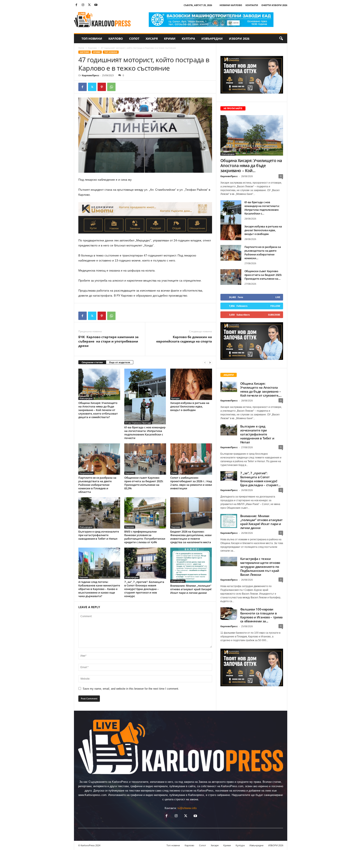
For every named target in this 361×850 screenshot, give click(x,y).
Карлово (115, 39)
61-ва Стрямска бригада (138, 422)
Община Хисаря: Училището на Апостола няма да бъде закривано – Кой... (251, 165)
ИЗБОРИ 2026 (239, 39)
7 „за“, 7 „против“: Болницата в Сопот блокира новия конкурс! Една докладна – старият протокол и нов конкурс (144, 589)
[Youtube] (95, 5)
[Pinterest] (102, 87)
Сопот (134, 39)
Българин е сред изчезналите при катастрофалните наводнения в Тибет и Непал (98, 535)
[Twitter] (89, 5)
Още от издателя (119, 362)
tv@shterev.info (187, 808)
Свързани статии (92, 362)
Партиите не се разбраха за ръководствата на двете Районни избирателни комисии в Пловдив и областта (97, 485)
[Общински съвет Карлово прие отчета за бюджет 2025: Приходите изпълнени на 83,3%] (145, 459)
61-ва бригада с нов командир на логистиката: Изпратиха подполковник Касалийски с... (262, 207)
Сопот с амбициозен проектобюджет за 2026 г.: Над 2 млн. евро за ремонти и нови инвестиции (191, 483)
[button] (281, 38)
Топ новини (91, 39)
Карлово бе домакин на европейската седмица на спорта (184, 339)
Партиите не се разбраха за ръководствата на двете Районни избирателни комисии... (262, 252)
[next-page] (210, 362)
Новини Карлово (231, 5)
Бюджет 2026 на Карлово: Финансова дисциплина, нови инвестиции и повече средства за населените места (191, 537)
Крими (169, 39)
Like (277, 297)
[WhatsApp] (111, 87)
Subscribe (274, 314)
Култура (188, 39)
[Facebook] (76, 5)
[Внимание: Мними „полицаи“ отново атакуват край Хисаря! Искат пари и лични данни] (191, 565)
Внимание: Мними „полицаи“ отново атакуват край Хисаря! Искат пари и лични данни (191, 589)
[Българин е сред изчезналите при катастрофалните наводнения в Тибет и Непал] (99, 513)
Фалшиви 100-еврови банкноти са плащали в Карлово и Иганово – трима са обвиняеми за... (261, 615)
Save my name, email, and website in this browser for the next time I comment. (131, 688)
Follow (275, 305)
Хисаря (152, 39)
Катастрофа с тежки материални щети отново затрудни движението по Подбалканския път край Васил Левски (260, 567)
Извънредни (212, 39)
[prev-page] (205, 362)
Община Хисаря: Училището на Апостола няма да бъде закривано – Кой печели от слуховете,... (261, 389)
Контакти (251, 5)
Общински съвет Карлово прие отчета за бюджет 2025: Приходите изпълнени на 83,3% (143, 483)
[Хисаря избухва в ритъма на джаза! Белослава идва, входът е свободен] (191, 384)
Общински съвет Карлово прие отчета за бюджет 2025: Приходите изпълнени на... (263, 274)
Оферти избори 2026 (274, 5)
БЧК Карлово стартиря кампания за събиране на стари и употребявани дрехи (108, 341)
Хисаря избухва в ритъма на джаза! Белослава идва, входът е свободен (189, 406)
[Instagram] (82, 5)
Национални (86, 473)
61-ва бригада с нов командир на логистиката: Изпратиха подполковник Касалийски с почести (144, 432)
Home (81, 47)
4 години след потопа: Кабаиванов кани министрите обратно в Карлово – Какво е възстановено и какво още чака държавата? (99, 589)
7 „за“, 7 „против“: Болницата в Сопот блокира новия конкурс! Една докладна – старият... (260, 479)
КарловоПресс (90, 75)
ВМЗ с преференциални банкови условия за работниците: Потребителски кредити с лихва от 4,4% (144, 537)
